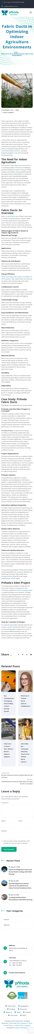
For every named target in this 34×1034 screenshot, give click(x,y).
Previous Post (17, 775)
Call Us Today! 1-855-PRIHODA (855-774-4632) (14, 2)
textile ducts (11, 216)
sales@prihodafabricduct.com (11, 6)
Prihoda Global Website (17, 973)
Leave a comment (8, 112)
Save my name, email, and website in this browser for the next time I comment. (16, 842)
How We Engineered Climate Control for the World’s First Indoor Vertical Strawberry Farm (20, 886)
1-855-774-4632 (17, 963)
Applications (25, 1006)
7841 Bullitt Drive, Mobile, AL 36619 (20, 1023)
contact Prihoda (12, 627)
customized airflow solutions (10, 151)
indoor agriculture (16, 165)
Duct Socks (14, 1015)
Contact (27, 1012)
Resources (23, 1009)
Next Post (17, 781)
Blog (5, 919)
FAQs (24, 1015)
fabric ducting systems (25, 590)
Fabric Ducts (12, 1006)
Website (4, 831)
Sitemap (27, 1025)
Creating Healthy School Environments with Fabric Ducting (20, 898)
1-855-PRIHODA (14, 961)
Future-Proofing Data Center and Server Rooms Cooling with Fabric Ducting (20, 872)
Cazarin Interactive (21, 1028)
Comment (5, 803)
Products (12, 1009)
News (17, 110)
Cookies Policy (18, 1025)
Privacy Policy (8, 1025)
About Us (9, 1012)
